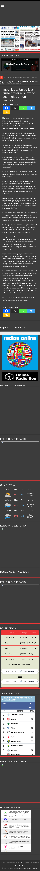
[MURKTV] (20, 0)
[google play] (22, 865)
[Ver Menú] (3, 6)
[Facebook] (6, 108)
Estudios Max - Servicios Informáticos (27, 863)
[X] (15, 108)
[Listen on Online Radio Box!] (20, 376)
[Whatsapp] (23, 108)
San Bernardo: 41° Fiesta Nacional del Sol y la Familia (20, 77)
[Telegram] (31, 108)
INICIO (4, 81)
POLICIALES (11, 81)
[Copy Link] (6, 112)
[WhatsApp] (24, 865)
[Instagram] (17, 865)
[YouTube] (20, 865)
